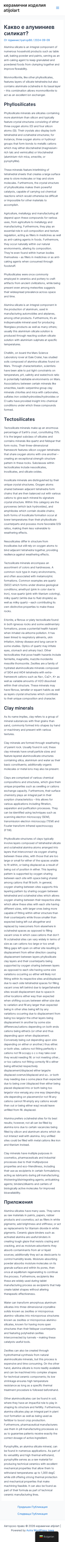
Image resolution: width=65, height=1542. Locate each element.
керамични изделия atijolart (25, 8)
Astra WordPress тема (40, 1530)
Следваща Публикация (32, 1514)
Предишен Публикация (32, 1507)
